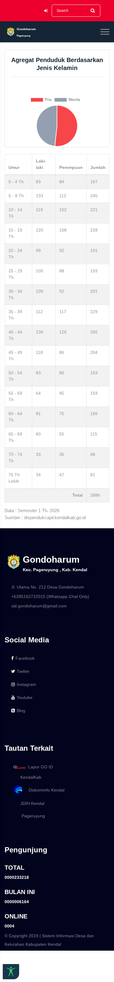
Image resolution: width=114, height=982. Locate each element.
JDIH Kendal (30, 803)
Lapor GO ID (40, 766)
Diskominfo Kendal (44, 790)
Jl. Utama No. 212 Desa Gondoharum (47, 587)
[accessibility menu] (11, 971)
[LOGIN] (46, 11)
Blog (21, 710)
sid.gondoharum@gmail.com (39, 605)
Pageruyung (31, 815)
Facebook (25, 658)
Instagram (26, 684)
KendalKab (29, 777)
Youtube (25, 697)
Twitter (23, 671)
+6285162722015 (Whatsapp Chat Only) (50, 596)
